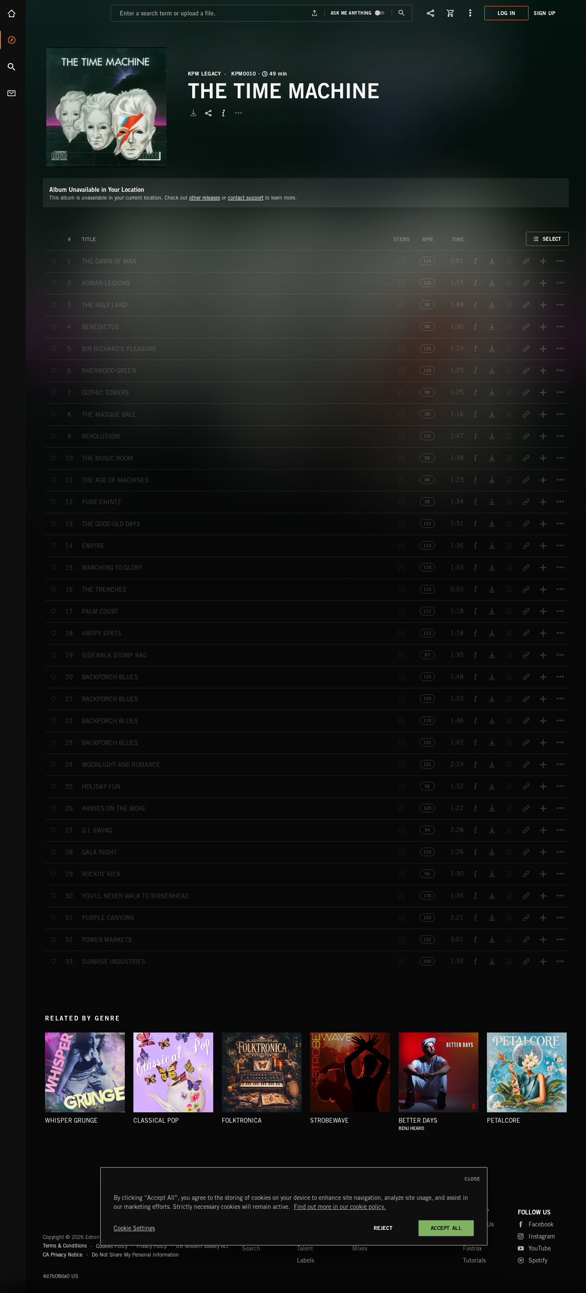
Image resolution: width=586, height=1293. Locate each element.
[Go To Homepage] (72, 13)
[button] (106, 107)
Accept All (446, 1228)
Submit (402, 13)
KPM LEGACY (204, 74)
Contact (13, 93)
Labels (305, 1260)
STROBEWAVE (329, 1120)
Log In (507, 13)
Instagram (542, 1236)
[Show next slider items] (575, 1076)
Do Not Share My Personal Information (135, 1255)
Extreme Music (76, 1216)
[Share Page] (431, 12)
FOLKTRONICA (242, 1120)
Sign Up (544, 13)
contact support (245, 197)
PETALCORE (503, 1120)
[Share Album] (208, 112)
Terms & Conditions (65, 1245)
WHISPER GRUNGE (71, 1120)
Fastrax (472, 1248)
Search (13, 67)
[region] (294, 1206)
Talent (305, 1248)
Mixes (359, 1248)
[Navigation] (470, 12)
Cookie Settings (134, 1228)
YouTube (540, 1248)
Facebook (541, 1224)
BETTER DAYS (418, 1120)
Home (13, 13)
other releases (204, 197)
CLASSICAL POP (156, 1120)
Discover (13, 40)
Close (472, 1179)
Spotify (538, 1260)
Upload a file (314, 13)
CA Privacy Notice (62, 1254)
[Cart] (450, 12)
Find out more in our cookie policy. (340, 1206)
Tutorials (474, 1260)
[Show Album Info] (223, 112)
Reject (383, 1228)
